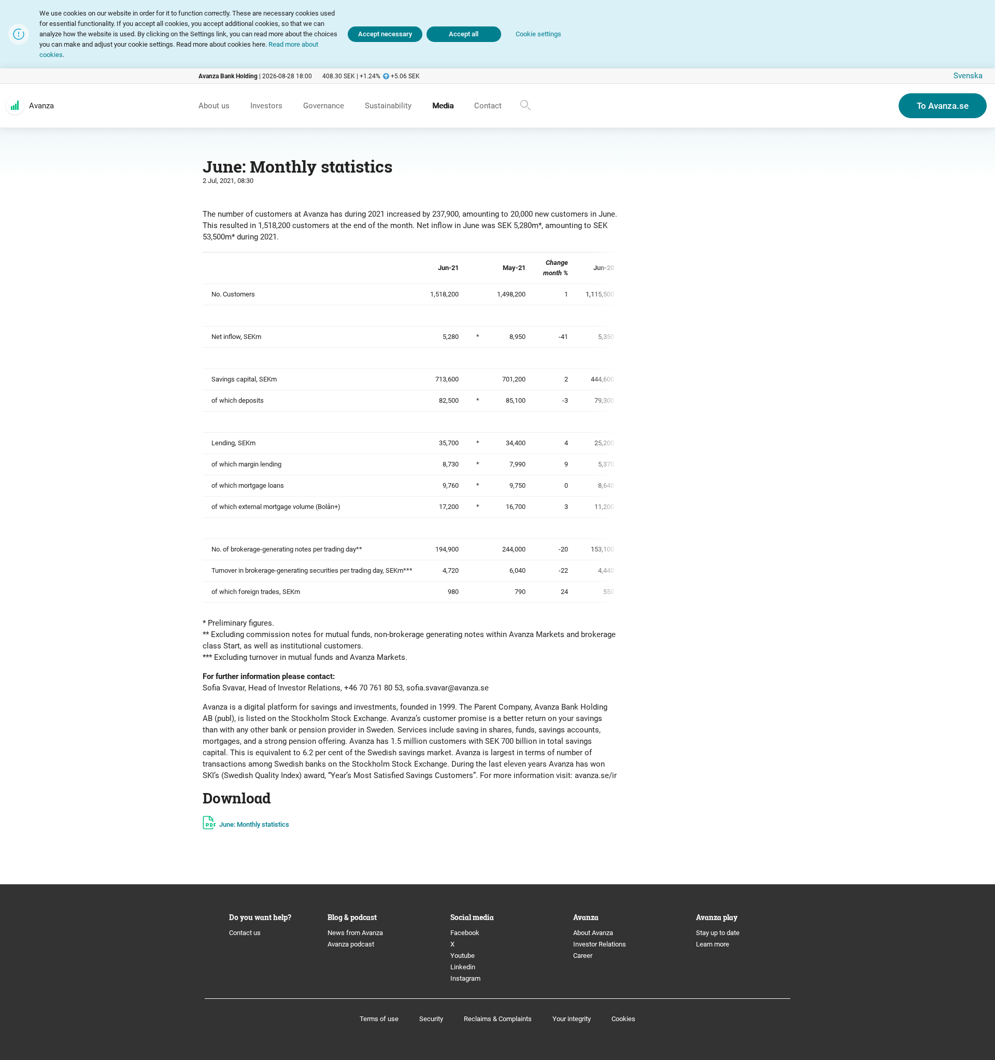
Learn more (712, 944)
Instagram (465, 978)
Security (431, 1019)
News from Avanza (355, 933)
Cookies (623, 1019)
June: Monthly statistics (254, 824)
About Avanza (593, 933)
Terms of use (379, 1019)
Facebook (464, 933)
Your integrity (571, 1019)
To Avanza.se (943, 106)
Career (582, 955)
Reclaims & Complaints (498, 1019)
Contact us (245, 933)
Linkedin (462, 967)
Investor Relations (599, 944)
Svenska (968, 75)
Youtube (462, 955)
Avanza (41, 105)
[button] (538, 34)
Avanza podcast (351, 944)
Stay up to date (718, 933)
